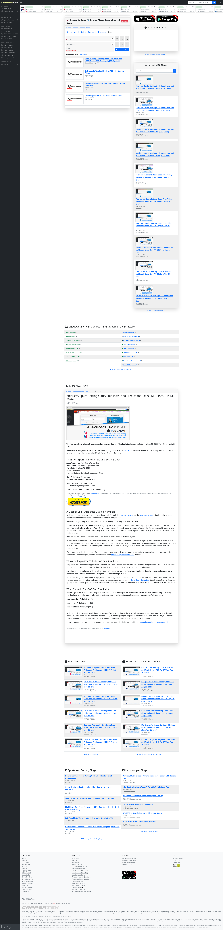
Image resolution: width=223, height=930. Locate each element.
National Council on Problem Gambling (154, 622)
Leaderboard (7, 29)
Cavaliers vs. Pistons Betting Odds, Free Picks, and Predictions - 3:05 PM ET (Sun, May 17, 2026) (100, 742)
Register (3, 928)
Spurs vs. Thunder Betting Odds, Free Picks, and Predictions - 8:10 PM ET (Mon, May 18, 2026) (101, 727)
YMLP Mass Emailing (79, 885)
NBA (69, 48)
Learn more (107, 628)
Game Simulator (8, 50)
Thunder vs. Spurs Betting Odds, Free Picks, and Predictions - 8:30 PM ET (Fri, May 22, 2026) (100, 670)
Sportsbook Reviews (10, 36)
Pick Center (7, 17)
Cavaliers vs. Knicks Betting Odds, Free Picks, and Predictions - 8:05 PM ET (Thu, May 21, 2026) (100, 684)
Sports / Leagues (9, 20)
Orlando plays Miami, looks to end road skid (103, 95)
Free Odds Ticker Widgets (80, 879)
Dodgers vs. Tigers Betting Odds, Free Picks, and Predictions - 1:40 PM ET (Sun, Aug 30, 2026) (158, 698)
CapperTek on (76, 887)
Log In (10, 928)
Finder (84, 32)
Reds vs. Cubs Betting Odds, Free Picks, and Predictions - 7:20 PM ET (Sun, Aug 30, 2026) (157, 670)
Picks (70, 32)
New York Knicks (126, 515)
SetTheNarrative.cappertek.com (132, 799)
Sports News (7, 22)
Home (24, 858)
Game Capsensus (9, 53)
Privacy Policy (177, 860)
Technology (76, 858)
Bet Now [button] (125, 21)
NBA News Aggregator (85, 27)
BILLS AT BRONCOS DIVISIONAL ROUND (139, 822)
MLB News (144, 676)
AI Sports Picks (127, 864)
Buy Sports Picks (27, 887)
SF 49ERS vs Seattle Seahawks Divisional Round (142, 813)
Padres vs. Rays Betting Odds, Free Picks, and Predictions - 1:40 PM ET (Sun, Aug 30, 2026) (158, 742)
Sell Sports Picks (27, 889)
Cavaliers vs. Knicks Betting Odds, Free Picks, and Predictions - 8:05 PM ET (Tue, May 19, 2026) (100, 713)
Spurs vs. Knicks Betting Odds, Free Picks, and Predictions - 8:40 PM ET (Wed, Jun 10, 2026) (155, 87)
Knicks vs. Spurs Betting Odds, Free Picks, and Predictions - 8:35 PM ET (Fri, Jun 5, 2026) (155, 130)
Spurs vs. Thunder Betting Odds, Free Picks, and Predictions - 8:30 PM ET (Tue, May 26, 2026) (154, 225)
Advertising (76, 862)
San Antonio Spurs (147, 515)
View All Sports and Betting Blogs (92, 839)
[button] (219, 2)
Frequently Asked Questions (81, 877)
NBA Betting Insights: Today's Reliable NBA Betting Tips (146, 787)
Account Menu (8, 11)
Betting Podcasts (9, 58)
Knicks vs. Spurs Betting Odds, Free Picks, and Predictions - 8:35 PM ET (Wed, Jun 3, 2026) (155, 154)
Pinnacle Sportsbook (129, 858)
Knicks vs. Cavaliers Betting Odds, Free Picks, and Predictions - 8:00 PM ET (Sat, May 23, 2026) (154, 298)
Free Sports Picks (77, 881)
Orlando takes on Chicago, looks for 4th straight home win (105, 84)
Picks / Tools (122, 49)
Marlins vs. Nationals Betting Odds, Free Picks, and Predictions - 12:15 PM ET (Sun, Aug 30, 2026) (158, 727)
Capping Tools (26, 871)
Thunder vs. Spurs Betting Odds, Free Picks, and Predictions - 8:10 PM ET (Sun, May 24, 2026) (154, 274)
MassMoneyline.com (129, 782)
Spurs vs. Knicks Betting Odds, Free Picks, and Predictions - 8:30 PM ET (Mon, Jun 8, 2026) (155, 108)
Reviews (24, 869)
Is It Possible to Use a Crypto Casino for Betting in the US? (89, 818)
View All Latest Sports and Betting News (150, 754)
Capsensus (102, 32)
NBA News (75, 27)
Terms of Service (178, 858)
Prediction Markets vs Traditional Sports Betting (143, 796)
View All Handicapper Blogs (150, 831)
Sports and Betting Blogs (80, 873)
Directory (6, 31)
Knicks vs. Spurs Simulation (138, 580)
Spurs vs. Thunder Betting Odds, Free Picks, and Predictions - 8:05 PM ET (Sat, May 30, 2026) (154, 177)
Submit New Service (78, 869)
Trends (77, 32)
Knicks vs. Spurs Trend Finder (122, 554)
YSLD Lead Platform (78, 883)
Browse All (7, 64)
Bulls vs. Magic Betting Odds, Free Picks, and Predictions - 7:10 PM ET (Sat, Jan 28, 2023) (103, 59)
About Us (25, 885)
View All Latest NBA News (92, 754)
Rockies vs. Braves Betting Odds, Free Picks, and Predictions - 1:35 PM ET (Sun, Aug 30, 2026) (158, 713)
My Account (7, 9)
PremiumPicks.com (96, 493)
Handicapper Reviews (11, 34)
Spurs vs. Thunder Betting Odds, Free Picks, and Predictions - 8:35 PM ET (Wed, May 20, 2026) (101, 698)
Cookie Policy (177, 862)
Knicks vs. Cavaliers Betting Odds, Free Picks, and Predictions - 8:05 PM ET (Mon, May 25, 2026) (154, 250)
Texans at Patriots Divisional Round (138, 804)
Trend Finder (7, 48)
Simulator (93, 32)
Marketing (75, 860)
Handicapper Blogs (78, 875)
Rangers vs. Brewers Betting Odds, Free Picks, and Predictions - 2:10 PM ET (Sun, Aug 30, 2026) (158, 684)
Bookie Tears (8, 39)
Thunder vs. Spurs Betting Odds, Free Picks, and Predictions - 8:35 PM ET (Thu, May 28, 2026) (154, 201)
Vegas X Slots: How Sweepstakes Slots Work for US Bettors (89, 798)
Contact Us (25, 892)
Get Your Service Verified (80, 866)
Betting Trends (8, 45)
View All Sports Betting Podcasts (156, 54)
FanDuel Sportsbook (129, 860)
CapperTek (68, 27)
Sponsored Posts (77, 864)
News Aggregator (9, 55)
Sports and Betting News (78, 391)
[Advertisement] (118, 639)
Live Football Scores (128, 862)
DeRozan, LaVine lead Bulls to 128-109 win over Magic (104, 72)
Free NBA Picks (89, 63)
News (110, 32)
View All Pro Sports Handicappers (121, 370)
